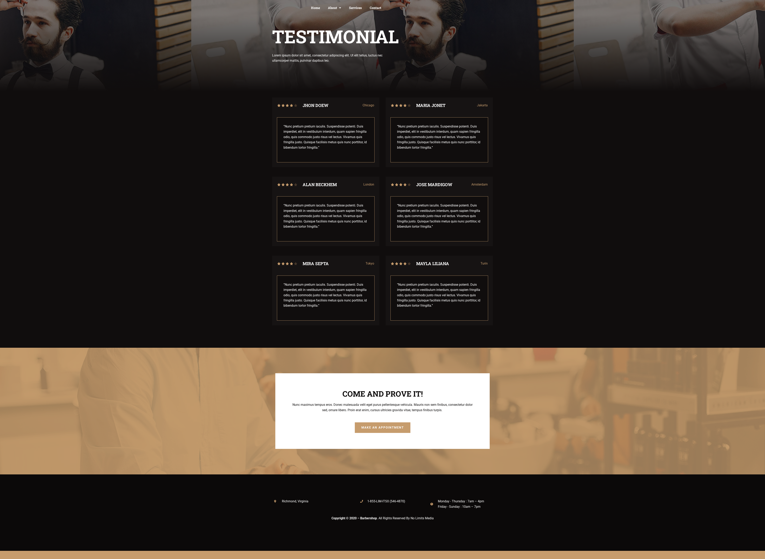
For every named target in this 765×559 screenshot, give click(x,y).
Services (355, 8)
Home (315, 8)
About (332, 8)
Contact (375, 8)
